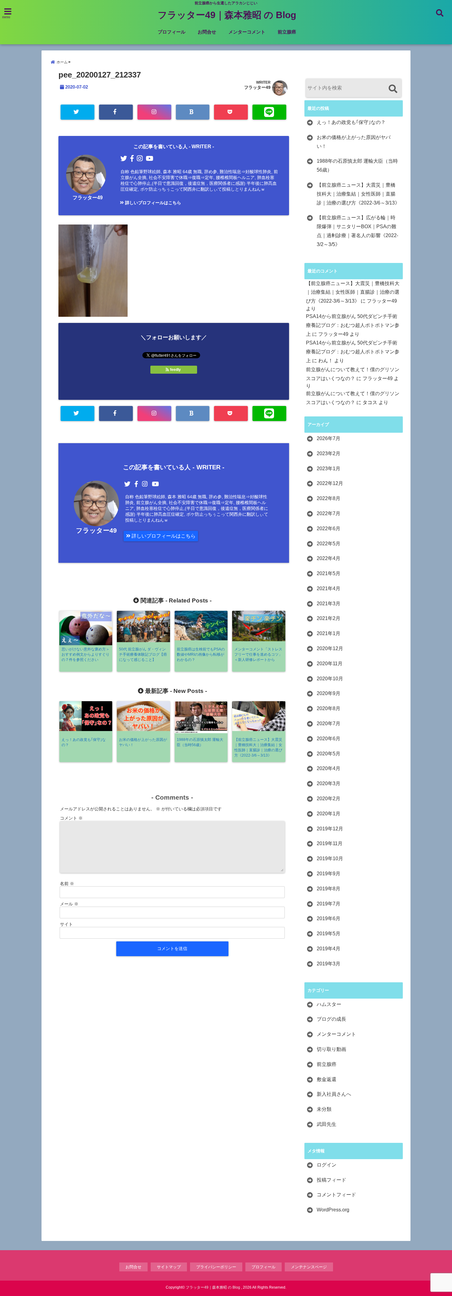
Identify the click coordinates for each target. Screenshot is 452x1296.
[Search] (393, 89)
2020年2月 (328, 798)
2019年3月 (328, 963)
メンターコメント (246, 31)
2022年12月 (330, 483)
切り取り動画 (331, 1049)
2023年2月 (328, 453)
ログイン (326, 1164)
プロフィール (171, 31)
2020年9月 (328, 693)
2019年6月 (328, 918)
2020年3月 (328, 783)
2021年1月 (328, 633)
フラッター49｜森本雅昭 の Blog (227, 15)
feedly (175, 370)
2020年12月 (330, 648)
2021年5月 (328, 573)
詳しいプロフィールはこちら (152, 202)
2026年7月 (328, 438)
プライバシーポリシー (216, 1267)
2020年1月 (328, 813)
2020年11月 (330, 663)
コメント (71, 818)
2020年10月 (330, 678)
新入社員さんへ (334, 1094)
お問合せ (207, 31)
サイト (66, 924)
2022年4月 (328, 558)
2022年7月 (328, 513)
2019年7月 (328, 903)
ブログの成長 (331, 1019)
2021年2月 (328, 618)
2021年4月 (328, 588)
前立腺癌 (287, 31)
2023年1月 (328, 468)
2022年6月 (328, 528)
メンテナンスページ (309, 1267)
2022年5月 (328, 543)
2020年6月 (328, 738)
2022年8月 (328, 498)
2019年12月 (330, 828)
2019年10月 (330, 858)
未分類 (324, 1109)
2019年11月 (330, 843)
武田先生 (326, 1124)
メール (69, 903)
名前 (67, 883)
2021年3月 (328, 603)
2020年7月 (328, 723)
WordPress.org (333, 1209)
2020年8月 (328, 708)
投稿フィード (331, 1180)
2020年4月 (328, 768)
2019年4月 (328, 948)
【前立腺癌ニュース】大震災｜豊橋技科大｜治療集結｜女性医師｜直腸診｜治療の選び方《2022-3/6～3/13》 (358, 193)
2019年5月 (328, 933)
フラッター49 (257, 87)
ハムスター (329, 1004)
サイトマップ (169, 1267)
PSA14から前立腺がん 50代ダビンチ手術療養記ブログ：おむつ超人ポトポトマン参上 (352, 325)
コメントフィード (336, 1194)
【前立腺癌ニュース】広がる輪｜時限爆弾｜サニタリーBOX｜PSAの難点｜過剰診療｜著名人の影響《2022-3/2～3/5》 (357, 231)
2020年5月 (328, 753)
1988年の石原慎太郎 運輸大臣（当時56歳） (357, 165)
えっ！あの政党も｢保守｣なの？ (351, 122)
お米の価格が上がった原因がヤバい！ (354, 142)
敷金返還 (326, 1079)
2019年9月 (328, 873)
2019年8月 (328, 888)
